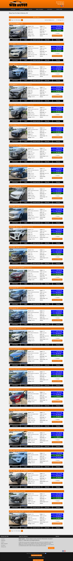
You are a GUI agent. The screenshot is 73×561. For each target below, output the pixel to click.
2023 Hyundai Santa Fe (18, 369)
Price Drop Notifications (57, 35)
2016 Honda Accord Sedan (20, 267)
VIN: (29, 27)
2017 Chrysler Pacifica (19, 166)
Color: (41, 32)
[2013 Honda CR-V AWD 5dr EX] (18, 295)
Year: (29, 29)
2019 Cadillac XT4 (18, 125)
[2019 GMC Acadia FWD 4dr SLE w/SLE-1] (18, 214)
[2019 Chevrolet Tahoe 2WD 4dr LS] (18, 153)
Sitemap (38, 553)
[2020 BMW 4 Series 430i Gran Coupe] (18, 51)
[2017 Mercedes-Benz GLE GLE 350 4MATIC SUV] (18, 519)
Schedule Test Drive (36, 39)
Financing (58, 39)
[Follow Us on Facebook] (61, 6)
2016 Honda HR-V (18, 308)
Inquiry (25, 39)
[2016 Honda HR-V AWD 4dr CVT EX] (18, 316)
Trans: (41, 27)
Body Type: (42, 31)
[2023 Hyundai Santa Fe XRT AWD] (18, 377)
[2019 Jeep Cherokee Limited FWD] (18, 417)
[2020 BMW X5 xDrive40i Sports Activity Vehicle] (18, 92)
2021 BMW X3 (20, 64)
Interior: (41, 35)
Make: (29, 31)
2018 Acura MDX (16, 23)
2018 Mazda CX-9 (17, 491)
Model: (29, 32)
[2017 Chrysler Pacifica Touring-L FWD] (18, 173)
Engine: (41, 26)
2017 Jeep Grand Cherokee (19, 430)
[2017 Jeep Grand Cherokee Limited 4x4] (18, 438)
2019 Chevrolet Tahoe (18, 145)
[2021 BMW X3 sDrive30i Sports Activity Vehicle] (18, 72)
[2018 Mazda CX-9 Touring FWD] (18, 499)
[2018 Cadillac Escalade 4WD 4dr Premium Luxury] (18, 112)
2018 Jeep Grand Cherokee (19, 450)
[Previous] (10, 20)
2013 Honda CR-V (17, 288)
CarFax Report (15, 39)
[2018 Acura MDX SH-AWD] (18, 31)
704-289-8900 (60, 4)
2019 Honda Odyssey (17, 328)
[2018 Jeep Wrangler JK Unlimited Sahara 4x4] (18, 478)
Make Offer (47, 39)
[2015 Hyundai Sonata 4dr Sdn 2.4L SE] (18, 397)
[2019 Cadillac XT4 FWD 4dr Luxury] (18, 133)
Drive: (41, 29)
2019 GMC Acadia (19, 206)
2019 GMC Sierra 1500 (21, 227)
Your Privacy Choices (42, 553)
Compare (57, 33)
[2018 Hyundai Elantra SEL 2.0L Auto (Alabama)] (18, 356)
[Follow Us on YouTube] (63, 6)
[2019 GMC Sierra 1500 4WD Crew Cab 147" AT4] (18, 234)
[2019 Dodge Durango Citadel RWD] (18, 194)
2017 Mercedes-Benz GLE (21, 511)
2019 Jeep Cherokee (18, 410)
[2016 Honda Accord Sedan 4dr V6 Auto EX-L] (18, 275)
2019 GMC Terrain (17, 247)
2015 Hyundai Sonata (19, 389)
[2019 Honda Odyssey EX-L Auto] (18, 336)
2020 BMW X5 (20, 84)
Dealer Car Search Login (29, 553)
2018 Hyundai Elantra (20, 349)
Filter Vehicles (37, 17)
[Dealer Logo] (18, 4)
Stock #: (29, 26)
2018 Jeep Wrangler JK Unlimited (21, 471)
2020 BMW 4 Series (18, 44)
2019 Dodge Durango (18, 186)
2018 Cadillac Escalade (21, 105)
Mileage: (29, 35)
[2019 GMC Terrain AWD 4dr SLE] (18, 255)
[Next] (22, 20)
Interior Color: (42, 34)
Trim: (29, 34)
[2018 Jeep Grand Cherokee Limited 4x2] (18, 458)
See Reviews (51, 548)
